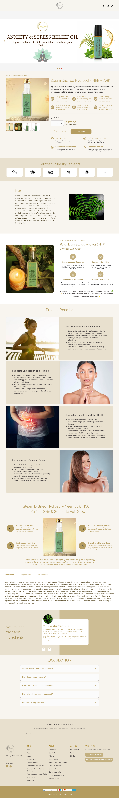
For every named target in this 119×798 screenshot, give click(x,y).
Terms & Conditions (56, 775)
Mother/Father (32, 759)
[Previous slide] (4, 41)
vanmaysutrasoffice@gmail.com (102, 759)
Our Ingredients (55, 772)
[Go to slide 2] (59, 68)
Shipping (52, 750)
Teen (29, 753)
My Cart (73, 756)
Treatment (31, 777)
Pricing (51, 756)
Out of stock (53, 759)
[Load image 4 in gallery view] (36, 127)
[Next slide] (114, 41)
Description (9, 575)
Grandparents (32, 762)
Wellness (30, 780)
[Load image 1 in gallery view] (9, 127)
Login (72, 753)
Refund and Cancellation (58, 762)
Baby (29, 750)
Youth (29, 756)
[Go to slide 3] (61, 68)
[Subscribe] (93, 734)
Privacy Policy (54, 778)
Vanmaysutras (56, 795)
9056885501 (98, 754)
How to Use (42, 575)
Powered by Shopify (66, 795)
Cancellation (53, 769)
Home (8, 75)
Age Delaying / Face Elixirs (37, 774)
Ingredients (26, 575)
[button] (8, 6)
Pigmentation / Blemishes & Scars (36, 770)
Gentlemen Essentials (35, 766)
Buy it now (81, 132)
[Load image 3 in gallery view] (27, 127)
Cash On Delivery (55, 766)
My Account (74, 750)
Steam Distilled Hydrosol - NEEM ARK (20, 75)
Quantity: (55, 118)
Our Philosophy (54, 753)
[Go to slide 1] (57, 68)
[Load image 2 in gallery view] (18, 127)
